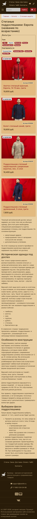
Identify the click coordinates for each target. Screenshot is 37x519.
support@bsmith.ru (19, 484)
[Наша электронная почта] (30, 3)
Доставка (24, 2)
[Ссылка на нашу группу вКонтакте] (18, 501)
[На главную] (4, 3)
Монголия (18, 43)
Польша (25, 43)
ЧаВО (17, 5)
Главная (6, 16)
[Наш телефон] (33, 3)
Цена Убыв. (6, 53)
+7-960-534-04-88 (20, 487)
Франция (17, 45)
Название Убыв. (18, 51)
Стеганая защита (26, 16)
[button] (33, 10)
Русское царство (8, 45)
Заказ (17, 2)
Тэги (3, 40)
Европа (11, 43)
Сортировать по (8, 48)
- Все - (5, 43)
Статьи (12, 2)
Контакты (23, 5)
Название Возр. (7, 51)
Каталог (14, 16)
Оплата (12, 5)
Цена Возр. (28, 51)
